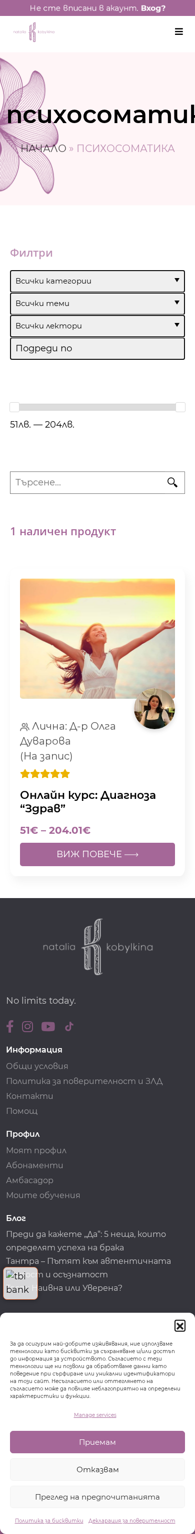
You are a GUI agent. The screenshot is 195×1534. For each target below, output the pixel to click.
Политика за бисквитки (49, 1521)
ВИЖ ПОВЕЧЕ (90, 854)
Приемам (97, 1442)
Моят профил (36, 1150)
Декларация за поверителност (132, 1521)
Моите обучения (43, 1195)
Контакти (30, 1096)
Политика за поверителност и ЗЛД (84, 1081)
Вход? (153, 8)
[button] (180, 1325)
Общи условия (37, 1066)
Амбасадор (30, 1180)
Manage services (95, 1415)
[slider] (15, 407)
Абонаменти (35, 1165)
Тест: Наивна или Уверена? (65, 1288)
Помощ (22, 1111)
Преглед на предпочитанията (97, 1497)
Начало (43, 148)
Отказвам (97, 1469)
